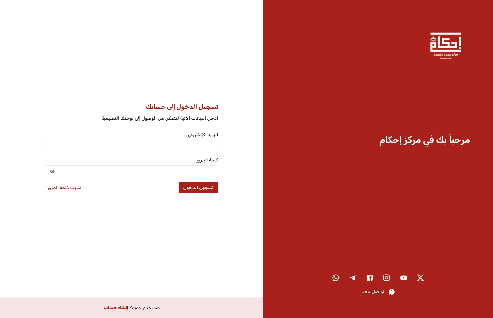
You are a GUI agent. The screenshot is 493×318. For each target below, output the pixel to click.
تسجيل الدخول (198, 187)
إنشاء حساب (116, 307)
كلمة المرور (207, 160)
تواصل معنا (372, 291)
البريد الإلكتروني (203, 134)
